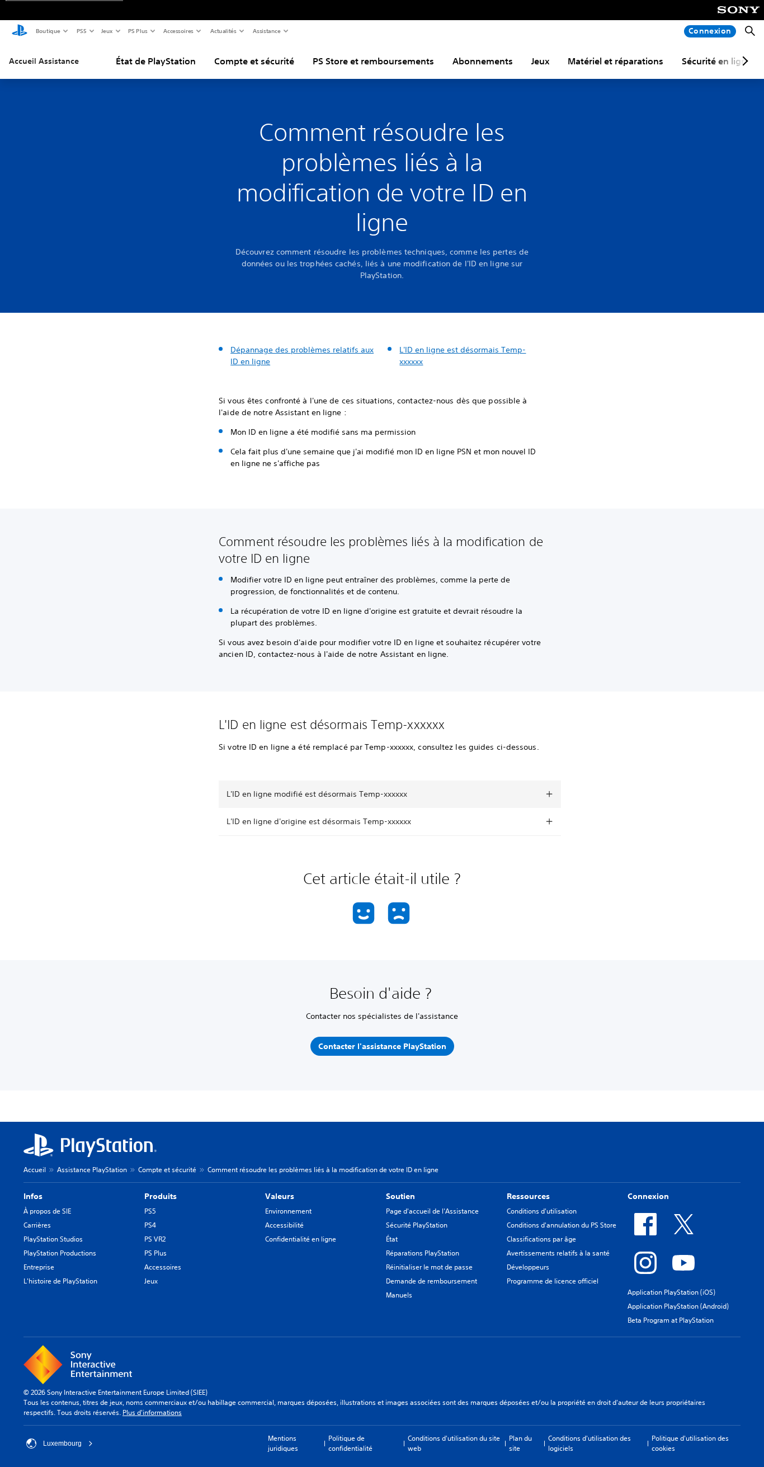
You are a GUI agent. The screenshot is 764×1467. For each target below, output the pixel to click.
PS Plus (137, 31)
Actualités (223, 31)
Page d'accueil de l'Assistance (432, 1211)
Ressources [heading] (528, 1196)
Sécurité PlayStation (416, 1225)
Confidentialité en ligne (300, 1239)
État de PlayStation (156, 61)
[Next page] (743, 61)
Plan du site (520, 1443)
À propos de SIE (47, 1211)
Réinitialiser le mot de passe (429, 1267)
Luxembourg (62, 1443)
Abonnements (482, 61)
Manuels (399, 1295)
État (392, 1239)
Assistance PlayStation (92, 1169)
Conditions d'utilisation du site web (454, 1443)
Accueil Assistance (44, 61)
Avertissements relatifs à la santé (558, 1253)
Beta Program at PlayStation (671, 1320)
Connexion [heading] (648, 1196)
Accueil (34, 1169)
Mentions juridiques (283, 1443)
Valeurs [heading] (279, 1196)
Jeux (106, 31)
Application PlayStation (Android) (678, 1306)
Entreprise (38, 1267)
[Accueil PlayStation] (19, 31)
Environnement (288, 1211)
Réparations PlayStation (422, 1253)
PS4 (150, 1225)
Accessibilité (284, 1225)
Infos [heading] (33, 1196)
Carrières (37, 1225)
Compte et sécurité (254, 61)
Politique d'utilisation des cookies (690, 1443)
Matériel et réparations (615, 61)
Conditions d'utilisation (542, 1211)
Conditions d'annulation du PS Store (561, 1225)
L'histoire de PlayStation (60, 1281)
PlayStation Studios (53, 1239)
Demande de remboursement (431, 1281)
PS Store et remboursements (373, 61)
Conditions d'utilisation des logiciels (589, 1443)
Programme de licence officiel (552, 1281)
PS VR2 (155, 1239)
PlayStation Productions (59, 1253)
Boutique (47, 31)
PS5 (81, 31)
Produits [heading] (160, 1196)
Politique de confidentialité (350, 1443)
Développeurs (528, 1267)
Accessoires (178, 31)
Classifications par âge (541, 1239)
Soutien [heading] (400, 1196)
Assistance (266, 31)
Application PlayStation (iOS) (671, 1292)
